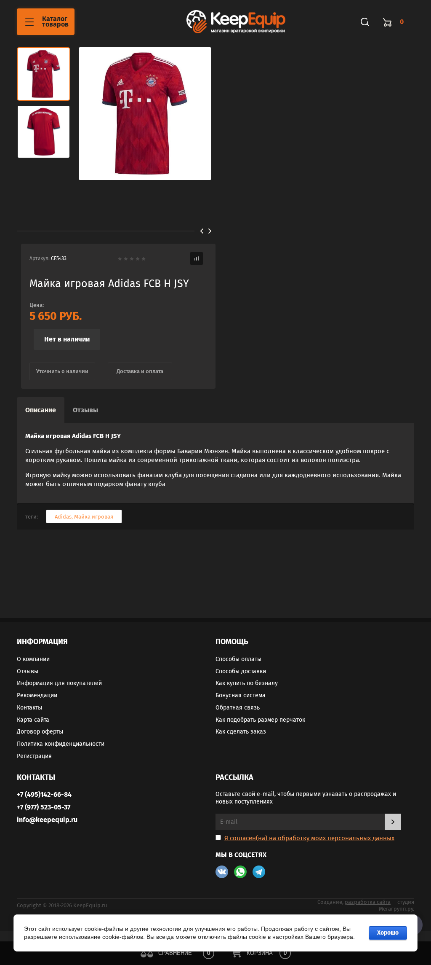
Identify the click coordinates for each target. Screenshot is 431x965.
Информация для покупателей (59, 683)
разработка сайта (368, 902)
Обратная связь (238, 707)
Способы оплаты (238, 659)
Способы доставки (241, 671)
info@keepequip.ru (47, 820)
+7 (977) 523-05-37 (43, 807)
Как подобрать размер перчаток (260, 719)
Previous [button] (202, 231)
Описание (40, 410)
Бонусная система (241, 695)
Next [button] (210, 231)
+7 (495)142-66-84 (44, 794)
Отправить (393, 822)
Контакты (29, 707)
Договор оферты (40, 731)
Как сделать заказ (241, 731)
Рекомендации (37, 695)
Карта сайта (33, 719)
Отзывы (27, 671)
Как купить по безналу (247, 683)
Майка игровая (93, 516)
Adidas (63, 516)
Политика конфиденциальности (60, 743)
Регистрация (34, 756)
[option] (145, 113)
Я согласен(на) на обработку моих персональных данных (309, 838)
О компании (33, 659)
